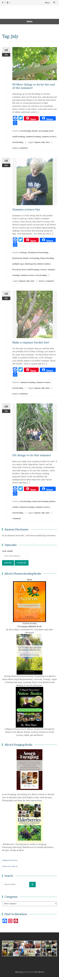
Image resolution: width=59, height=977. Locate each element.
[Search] (32, 884)
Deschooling (25, 131)
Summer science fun (26, 209)
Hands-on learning (40, 131)
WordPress (39, 972)
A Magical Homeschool (9, 860)
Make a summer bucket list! (30, 342)
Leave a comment (20, 148)
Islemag (18, 972)
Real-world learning (30, 269)
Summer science (49, 136)
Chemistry (32, 252)
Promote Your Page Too (10, 866)
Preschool (16, 269)
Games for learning (40, 501)
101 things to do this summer (31, 455)
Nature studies (44, 264)
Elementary (17, 258)
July (43, 142)
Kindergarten (31, 264)
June (48, 142)
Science (43, 269)
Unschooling (17, 142)
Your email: (7, 551)
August (37, 142)
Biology (23, 252)
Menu (47, 2)
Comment (16, 518)
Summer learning (33, 136)
